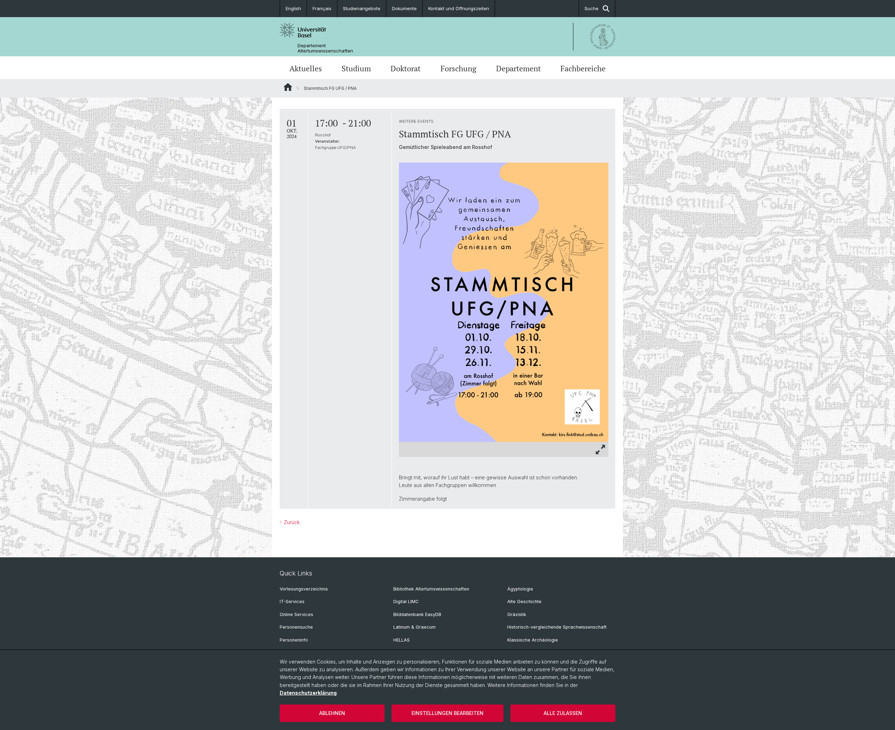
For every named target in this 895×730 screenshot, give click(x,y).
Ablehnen (332, 713)
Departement (518, 68)
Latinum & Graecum (414, 627)
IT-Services (292, 601)
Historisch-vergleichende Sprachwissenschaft (557, 627)
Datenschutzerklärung (308, 693)
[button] (601, 449)
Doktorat (406, 68)
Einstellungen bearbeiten (447, 713)
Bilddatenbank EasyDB (417, 614)
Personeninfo (294, 640)
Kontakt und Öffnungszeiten (458, 8)
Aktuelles (305, 68)
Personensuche (296, 627)
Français (322, 8)
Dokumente (404, 8)
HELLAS (401, 640)
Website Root (288, 87)
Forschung (459, 68)
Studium (356, 68)
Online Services (296, 614)
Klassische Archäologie (532, 640)
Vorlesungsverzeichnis (304, 589)
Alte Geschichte (524, 601)
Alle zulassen (563, 713)
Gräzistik (516, 614)
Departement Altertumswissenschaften (325, 48)
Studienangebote (361, 8)
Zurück (291, 522)
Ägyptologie (520, 589)
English (293, 8)
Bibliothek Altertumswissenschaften (431, 589)
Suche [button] (592, 8)
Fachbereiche (583, 68)
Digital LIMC (405, 601)
